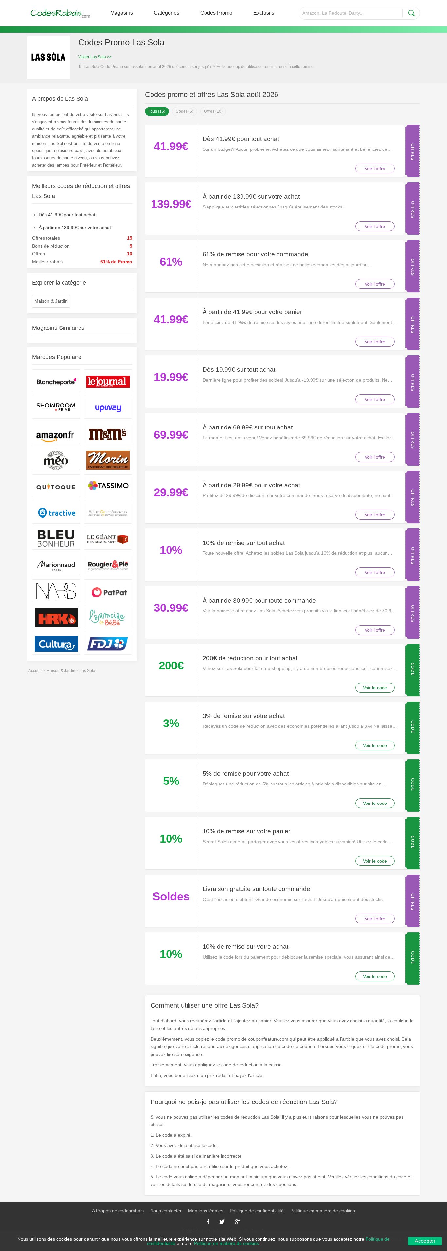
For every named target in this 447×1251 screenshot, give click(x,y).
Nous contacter (166, 1210)
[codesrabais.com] (61, 13)
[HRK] (56, 617)
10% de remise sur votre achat (245, 946)
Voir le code (375, 687)
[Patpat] (108, 590)
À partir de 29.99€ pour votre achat (251, 485)
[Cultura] (56, 643)
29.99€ (171, 492)
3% (171, 723)
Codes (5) (184, 111)
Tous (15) (157, 111)
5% (171, 780)
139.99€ (171, 203)
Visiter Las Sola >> (95, 57)
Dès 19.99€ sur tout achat (239, 369)
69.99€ (171, 434)
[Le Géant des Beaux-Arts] (108, 538)
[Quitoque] (56, 485)
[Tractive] (56, 512)
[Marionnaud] (56, 564)
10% (171, 550)
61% (171, 261)
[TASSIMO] (108, 485)
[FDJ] (108, 643)
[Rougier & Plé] (108, 564)
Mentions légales (205, 1210)
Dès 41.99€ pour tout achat (241, 138)
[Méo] (56, 459)
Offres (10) (213, 111)
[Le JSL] (108, 380)
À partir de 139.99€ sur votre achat (251, 196)
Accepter (425, 1241)
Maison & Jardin (51, 301)
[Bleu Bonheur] (56, 538)
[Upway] (108, 407)
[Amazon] (56, 433)
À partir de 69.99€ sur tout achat (248, 427)
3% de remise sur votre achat (244, 715)
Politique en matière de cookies (322, 1210)
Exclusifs (263, 13)
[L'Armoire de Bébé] (108, 617)
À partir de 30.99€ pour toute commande (259, 600)
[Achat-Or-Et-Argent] (108, 512)
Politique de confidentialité (257, 1210)
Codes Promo (216, 13)
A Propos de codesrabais (118, 1210)
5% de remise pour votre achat (246, 773)
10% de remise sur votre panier (246, 831)
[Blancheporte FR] (56, 380)
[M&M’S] (108, 433)
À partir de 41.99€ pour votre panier (252, 311)
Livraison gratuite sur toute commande (256, 888)
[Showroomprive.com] (56, 407)
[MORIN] (108, 459)
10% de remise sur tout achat (244, 542)
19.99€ (171, 376)
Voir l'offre (375, 168)
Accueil (35, 670)
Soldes (170, 896)
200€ (171, 665)
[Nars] (56, 590)
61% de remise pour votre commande (255, 254)
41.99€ (171, 146)
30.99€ (171, 607)
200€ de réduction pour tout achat (250, 658)
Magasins (121, 13)
